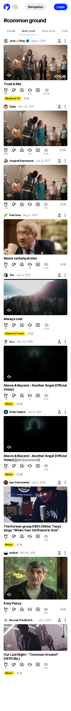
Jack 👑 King (17, 41)
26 (63, 204)
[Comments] (22, 90)
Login (60, 7)
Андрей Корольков (21, 160)
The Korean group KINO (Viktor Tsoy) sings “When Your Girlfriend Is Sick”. (32, 528)
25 (63, 264)
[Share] (59, 41)
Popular (11, 30)
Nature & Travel (14, 333)
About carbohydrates (20, 258)
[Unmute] (9, 75)
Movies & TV (12, 98)
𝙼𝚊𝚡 (12, 341)
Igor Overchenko (19, 482)
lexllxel (13, 553)
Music (9, 403)
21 (26, 98)
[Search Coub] (15, 7)
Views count (48, 30)
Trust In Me (12, 84)
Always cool (13, 319)
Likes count (28, 30)
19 (19, 544)
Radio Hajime (17, 412)
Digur (12, 106)
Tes (11, 275)
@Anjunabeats (27, 460)
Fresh (65, 30)
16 (19, 673)
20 (63, 150)
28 (19, 403)
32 (30, 333)
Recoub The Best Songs (22, 620)
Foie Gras (15, 215)
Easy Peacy (12, 603)
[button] (6, 90)
